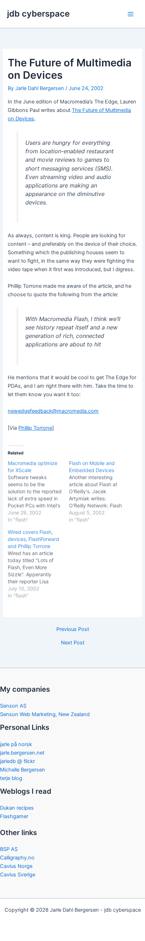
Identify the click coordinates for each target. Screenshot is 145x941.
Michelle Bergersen (22, 770)
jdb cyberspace (38, 13)
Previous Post (72, 629)
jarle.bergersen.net (22, 753)
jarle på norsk (16, 744)
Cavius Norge (16, 866)
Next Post (72, 642)
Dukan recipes (17, 808)
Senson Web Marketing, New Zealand (45, 714)
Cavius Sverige (17, 874)
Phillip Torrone (35, 428)
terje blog (11, 778)
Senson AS (13, 706)
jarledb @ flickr (17, 761)
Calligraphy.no (17, 857)
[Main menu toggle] (130, 14)
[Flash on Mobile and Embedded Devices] (99, 491)
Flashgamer (14, 816)
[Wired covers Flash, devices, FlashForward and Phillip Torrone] (38, 564)
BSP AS (9, 849)
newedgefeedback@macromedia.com (53, 411)
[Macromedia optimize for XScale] (38, 491)
